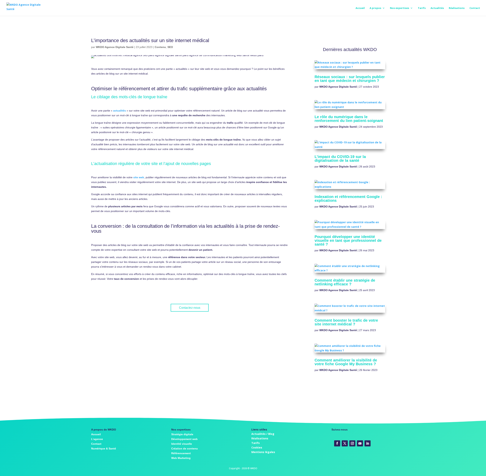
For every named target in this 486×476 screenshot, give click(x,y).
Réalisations (457, 8)
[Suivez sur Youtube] (360, 443)
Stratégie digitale (182, 434)
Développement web (184, 439)
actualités (119, 110)
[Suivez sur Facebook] (337, 443)
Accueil (360, 8)
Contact (474, 8)
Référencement (181, 453)
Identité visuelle (181, 443)
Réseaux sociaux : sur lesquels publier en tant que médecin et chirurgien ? (350, 79)
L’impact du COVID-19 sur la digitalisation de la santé (340, 159)
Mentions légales (263, 452)
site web (138, 177)
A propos (375, 8)
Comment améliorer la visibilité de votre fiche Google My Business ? (346, 362)
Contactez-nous (189, 307)
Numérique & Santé (103, 448)
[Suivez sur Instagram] (352, 443)
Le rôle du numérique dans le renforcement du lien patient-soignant (349, 119)
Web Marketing (181, 458)
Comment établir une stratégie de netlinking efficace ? (345, 282)
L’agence (97, 439)
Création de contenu (184, 448)
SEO (170, 47)
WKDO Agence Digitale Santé (114, 47)
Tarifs (422, 8)
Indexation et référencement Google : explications (348, 199)
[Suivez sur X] (345, 443)
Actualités (437, 8)
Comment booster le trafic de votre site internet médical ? (346, 322)
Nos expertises (399, 8)
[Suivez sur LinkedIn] (367, 443)
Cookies (256, 447)
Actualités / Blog (262, 434)
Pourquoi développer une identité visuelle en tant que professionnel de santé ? (348, 240)
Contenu (160, 47)
